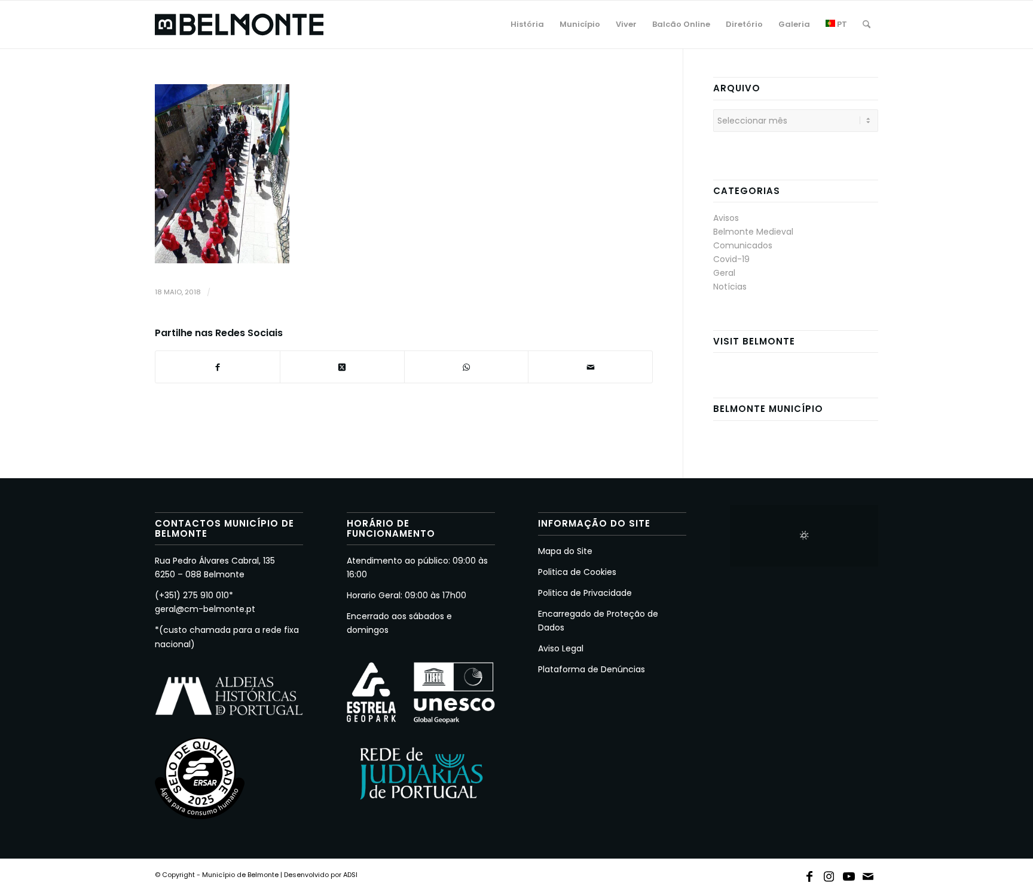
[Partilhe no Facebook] (217, 367)
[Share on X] (342, 367)
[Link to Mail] (869, 874)
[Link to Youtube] (849, 874)
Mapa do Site (565, 551)
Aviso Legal (560, 648)
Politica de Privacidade (585, 593)
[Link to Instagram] (829, 874)
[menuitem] (527, 24)
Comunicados (742, 245)
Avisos (726, 218)
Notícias (730, 287)
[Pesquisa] (866, 24)
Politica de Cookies (577, 572)
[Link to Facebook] (809, 874)
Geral (724, 273)
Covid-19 (731, 259)
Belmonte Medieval (753, 232)
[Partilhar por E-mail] (590, 367)
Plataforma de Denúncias (591, 669)
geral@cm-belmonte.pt (205, 609)
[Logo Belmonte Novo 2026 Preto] (239, 24)
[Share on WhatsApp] (466, 367)
